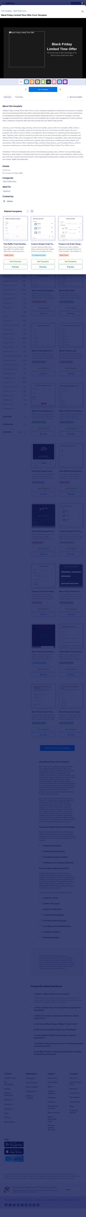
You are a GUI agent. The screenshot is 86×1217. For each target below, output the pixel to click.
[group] (15, 244)
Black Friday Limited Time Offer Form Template (24, 15)
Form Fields (19, 97)
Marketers (7, 191)
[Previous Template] (25, 89)
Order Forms (9, 255)
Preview (15, 267)
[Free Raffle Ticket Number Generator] (15, 228)
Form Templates (6, 11)
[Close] (82, 3)
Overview (7, 97)
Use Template (43, 89)
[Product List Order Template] (70, 228)
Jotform (10, 201)
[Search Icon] (83, 11)
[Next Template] (60, 89)
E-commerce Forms (38, 255)
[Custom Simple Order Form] (43, 228)
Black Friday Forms (20, 11)
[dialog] (43, 608)
